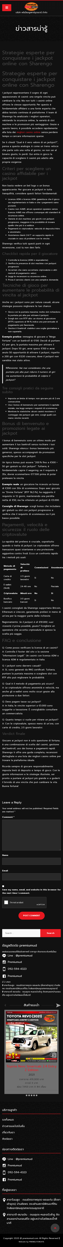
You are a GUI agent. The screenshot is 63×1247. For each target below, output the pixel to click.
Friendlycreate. (36, 1241)
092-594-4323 (17, 1172)
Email (5, 870)
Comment (8, 817)
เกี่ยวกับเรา (8, 1132)
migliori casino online (28, 132)
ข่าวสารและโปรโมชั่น (13, 1126)
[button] (26, 1095)
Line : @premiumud (19, 1159)
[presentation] (5, 1005)
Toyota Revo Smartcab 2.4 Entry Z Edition (31, 1068)
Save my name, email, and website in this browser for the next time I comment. (31, 891)
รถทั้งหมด (8, 1120)
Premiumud (14, 1165)
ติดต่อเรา (7, 1139)
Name (5, 855)
